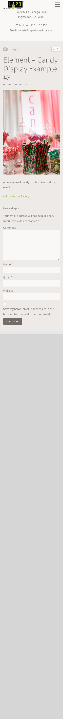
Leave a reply (25, 84)
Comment (10, 228)
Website (8, 291)
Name (8, 264)
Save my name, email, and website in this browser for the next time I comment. (28, 311)
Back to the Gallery (17, 196)
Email (7, 277)
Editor (14, 84)
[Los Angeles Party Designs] (13, 5)
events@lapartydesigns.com (36, 30)
